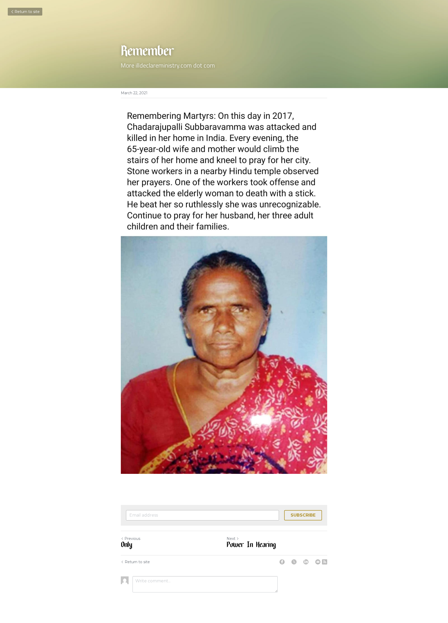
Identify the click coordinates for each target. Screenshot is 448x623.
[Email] (317, 561)
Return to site (27, 11)
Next (231, 538)
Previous (132, 538)
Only (126, 545)
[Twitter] (294, 561)
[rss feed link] (324, 561)
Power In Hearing (251, 545)
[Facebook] (282, 561)
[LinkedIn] (306, 561)
